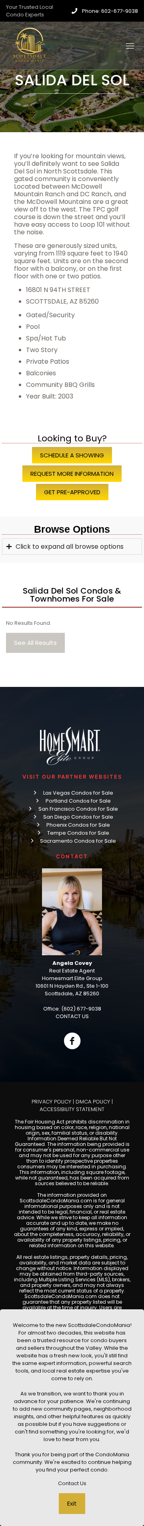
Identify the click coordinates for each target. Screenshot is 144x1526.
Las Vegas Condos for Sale (78, 793)
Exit (72, 1503)
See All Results (35, 642)
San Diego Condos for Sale (78, 817)
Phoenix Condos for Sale (78, 825)
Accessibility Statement (72, 1109)
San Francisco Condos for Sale (78, 809)
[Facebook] (72, 1041)
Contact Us (72, 1483)
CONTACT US (72, 1016)
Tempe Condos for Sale (78, 833)
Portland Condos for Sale (78, 801)
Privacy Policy (51, 1101)
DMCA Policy (93, 1101)
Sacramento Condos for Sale (78, 841)
